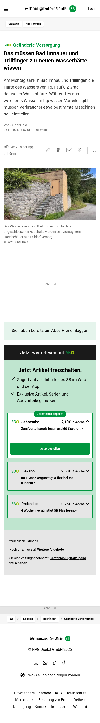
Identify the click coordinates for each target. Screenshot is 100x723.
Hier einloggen (75, 330)
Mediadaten (25, 700)
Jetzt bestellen (50, 448)
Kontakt (41, 707)
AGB (58, 693)
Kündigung (22, 707)
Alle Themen (33, 23)
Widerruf (80, 707)
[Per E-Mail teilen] (69, 150)
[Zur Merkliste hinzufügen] (93, 150)
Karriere (44, 693)
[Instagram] (36, 663)
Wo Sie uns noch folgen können (54, 675)
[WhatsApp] (45, 663)
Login (92, 8)
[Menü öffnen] (6, 9)
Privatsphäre (24, 693)
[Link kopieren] (47, 150)
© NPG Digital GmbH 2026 (50, 649)
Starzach (13, 23)
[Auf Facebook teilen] (58, 150)
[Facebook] (64, 663)
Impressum (60, 707)
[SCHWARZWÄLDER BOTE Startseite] (50, 8)
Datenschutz (76, 693)
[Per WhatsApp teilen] (80, 150)
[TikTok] (54, 663)
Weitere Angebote (50, 549)
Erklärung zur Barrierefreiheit (61, 700)
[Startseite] (11, 619)
